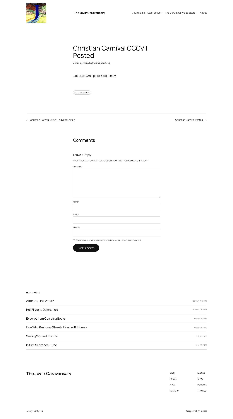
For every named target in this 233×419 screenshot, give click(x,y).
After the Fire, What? (40, 300)
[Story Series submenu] (162, 13)
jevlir (84, 63)
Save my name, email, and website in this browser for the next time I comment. (108, 240)
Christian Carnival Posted (189, 119)
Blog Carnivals (94, 63)
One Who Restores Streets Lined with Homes (56, 327)
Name (76, 201)
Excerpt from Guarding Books (46, 318)
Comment (78, 166)
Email (76, 214)
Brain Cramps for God (93, 76)
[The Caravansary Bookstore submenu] (197, 13)
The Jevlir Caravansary (89, 13)
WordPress (202, 411)
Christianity (106, 63)
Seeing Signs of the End (42, 336)
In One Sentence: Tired (41, 345)
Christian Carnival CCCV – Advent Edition (52, 119)
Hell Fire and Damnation (42, 309)
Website (76, 227)
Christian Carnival (82, 92)
